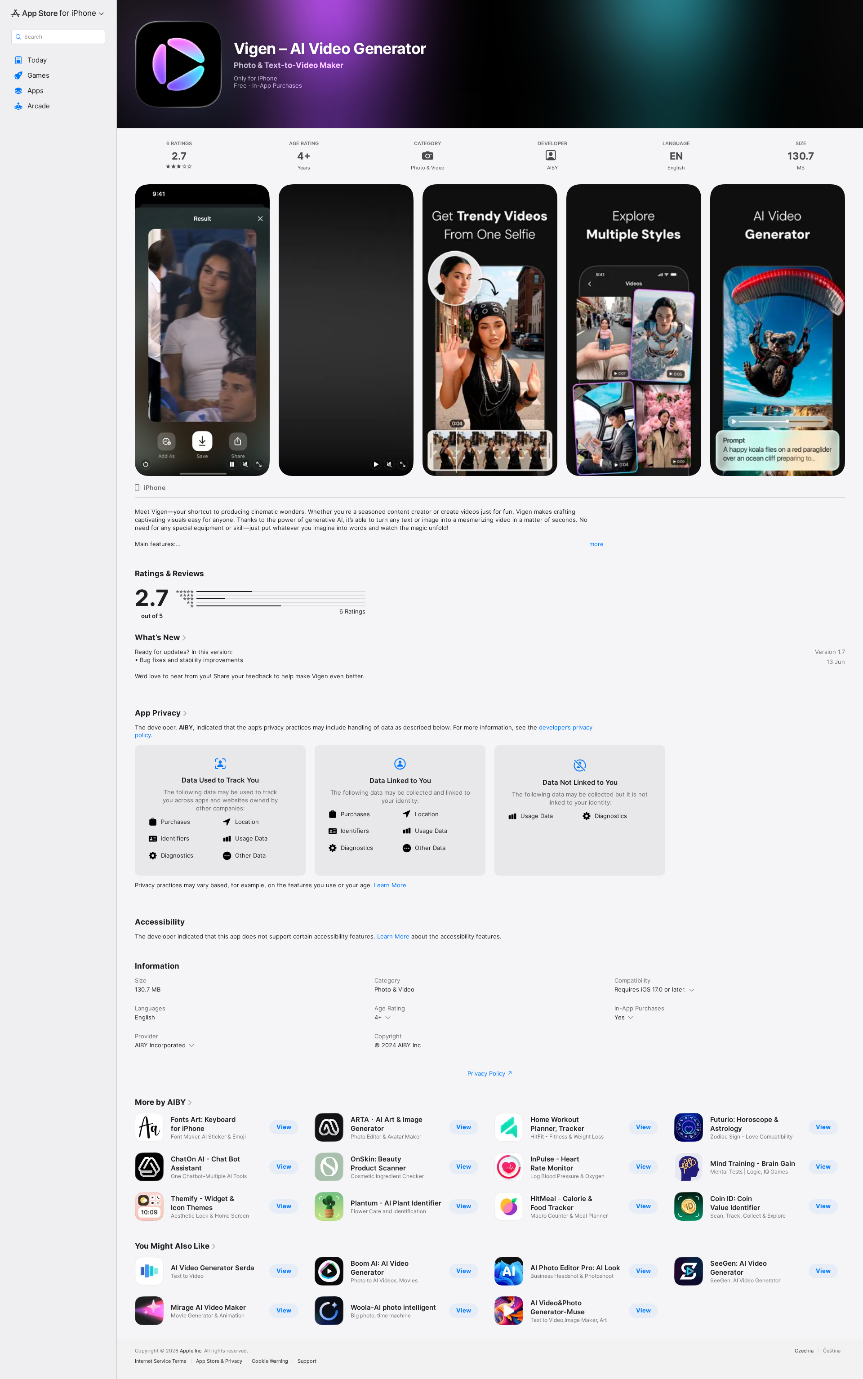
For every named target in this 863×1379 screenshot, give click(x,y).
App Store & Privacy (219, 1361)
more (596, 543)
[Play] (375, 465)
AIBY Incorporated (160, 1045)
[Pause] (232, 465)
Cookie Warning (270, 1361)
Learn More (390, 885)
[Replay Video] (145, 465)
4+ (378, 1017)
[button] (58, 60)
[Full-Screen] (259, 465)
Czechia (804, 1350)
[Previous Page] (126, 330)
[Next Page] (854, 330)
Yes (619, 1017)
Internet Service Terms (161, 1361)
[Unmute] (245, 465)
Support (307, 1361)
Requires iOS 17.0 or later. (650, 989)
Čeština (832, 1350)
